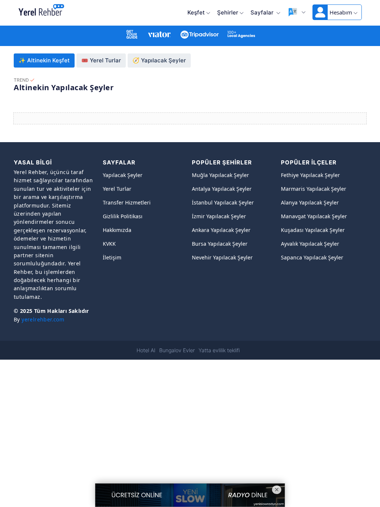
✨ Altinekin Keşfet (44, 60)
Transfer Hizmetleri (127, 202)
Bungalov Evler (177, 350)
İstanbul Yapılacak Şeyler (223, 202)
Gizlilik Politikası (122, 216)
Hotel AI (146, 350)
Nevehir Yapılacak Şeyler (222, 257)
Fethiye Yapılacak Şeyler (310, 175)
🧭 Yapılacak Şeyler (159, 60)
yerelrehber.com (43, 319)
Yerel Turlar (117, 188)
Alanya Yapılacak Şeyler (310, 202)
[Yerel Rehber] (41, 10)
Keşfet (196, 12)
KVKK (109, 243)
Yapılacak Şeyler (122, 175)
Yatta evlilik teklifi (219, 350)
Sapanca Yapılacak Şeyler (312, 257)
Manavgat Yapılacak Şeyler (314, 216)
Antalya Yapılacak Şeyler (222, 188)
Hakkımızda (117, 229)
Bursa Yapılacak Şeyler (220, 243)
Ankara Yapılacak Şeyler (221, 229)
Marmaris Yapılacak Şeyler (313, 188)
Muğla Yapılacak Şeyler (220, 175)
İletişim (112, 257)
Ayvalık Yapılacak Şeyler (310, 243)
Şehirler (227, 12)
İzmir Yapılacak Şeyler (219, 216)
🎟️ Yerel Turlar (101, 60)
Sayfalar (262, 12)
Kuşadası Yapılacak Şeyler (313, 229)
